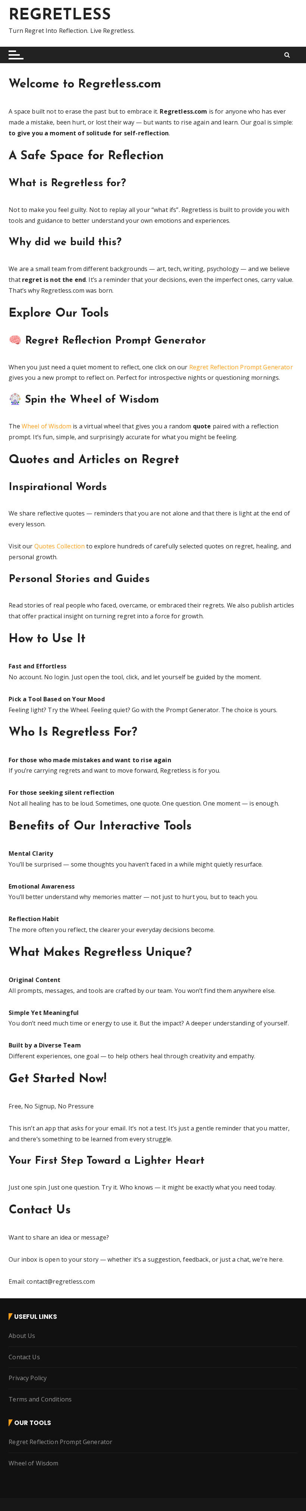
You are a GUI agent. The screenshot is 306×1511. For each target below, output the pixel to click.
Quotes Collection (59, 546)
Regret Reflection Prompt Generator (241, 367)
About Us (22, 1336)
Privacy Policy (28, 1378)
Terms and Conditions (40, 1399)
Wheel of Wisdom (46, 426)
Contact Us (24, 1357)
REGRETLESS (60, 15)
